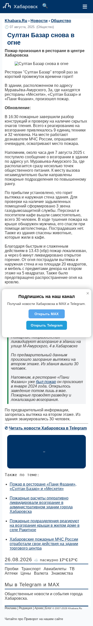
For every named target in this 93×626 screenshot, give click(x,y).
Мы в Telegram (23, 584)
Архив (38, 608)
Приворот (31, 619)
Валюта (41, 573)
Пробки (11, 569)
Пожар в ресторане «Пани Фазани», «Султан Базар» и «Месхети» (43, 486)
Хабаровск (25, 6)
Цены (26, 573)
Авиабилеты (55, 569)
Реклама (11, 608)
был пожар (46, 382)
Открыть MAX (46, 314)
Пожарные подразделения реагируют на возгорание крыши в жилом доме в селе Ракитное (45, 525)
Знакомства (62, 573)
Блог (48, 608)
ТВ (72, 569)
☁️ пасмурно (56, 560)
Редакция (25, 608)
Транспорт (31, 569)
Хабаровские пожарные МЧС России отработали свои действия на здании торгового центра (44, 543)
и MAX (51, 584)
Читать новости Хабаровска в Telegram (48, 428)
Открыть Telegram (46, 325)
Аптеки (11, 573)
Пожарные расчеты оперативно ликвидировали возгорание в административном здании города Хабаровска (41, 505)
